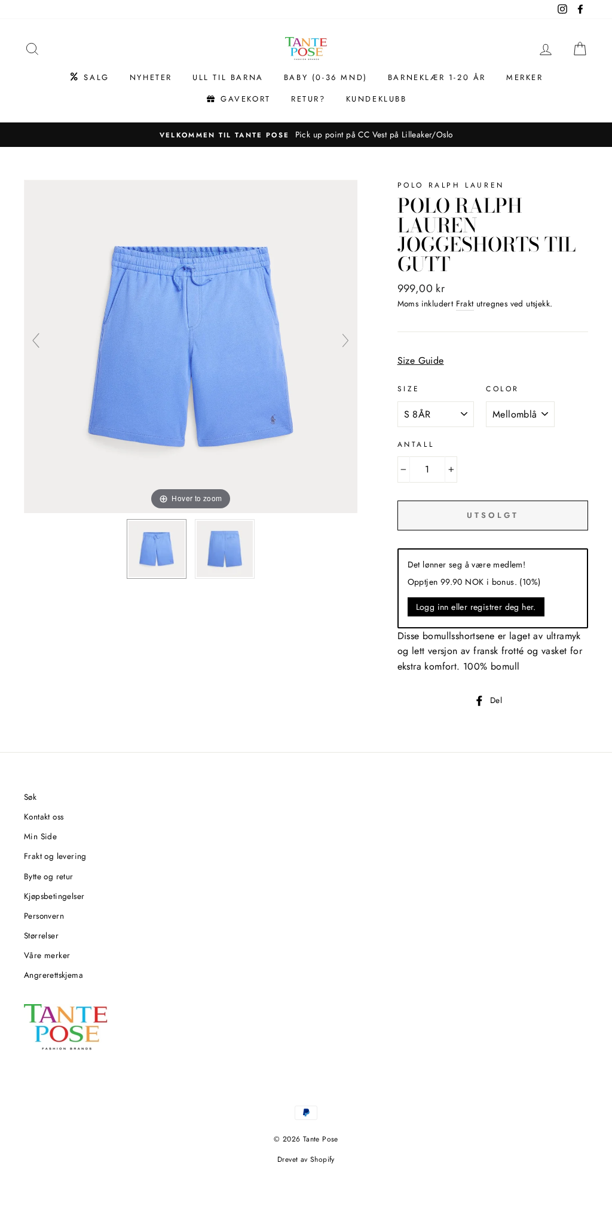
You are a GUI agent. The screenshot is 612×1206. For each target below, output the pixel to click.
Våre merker (47, 955)
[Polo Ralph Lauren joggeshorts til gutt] (156, 549)
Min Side (40, 836)
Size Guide (420, 360)
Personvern (44, 916)
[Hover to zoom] (190, 345)
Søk (30, 797)
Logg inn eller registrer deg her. (476, 607)
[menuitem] (89, 77)
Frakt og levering (55, 856)
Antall (415, 444)
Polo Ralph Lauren (450, 185)
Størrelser (41, 935)
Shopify (322, 1159)
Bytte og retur (49, 876)
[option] (306, 135)
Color (502, 388)
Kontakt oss (43, 817)
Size (408, 388)
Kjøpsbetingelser (54, 896)
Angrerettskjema (53, 975)
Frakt (465, 303)
